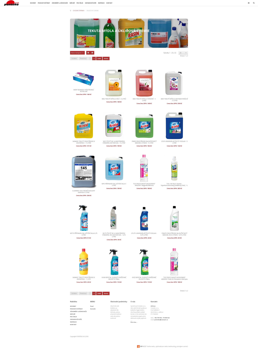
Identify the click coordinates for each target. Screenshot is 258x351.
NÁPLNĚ (72, 3)
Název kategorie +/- (77, 53)
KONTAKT (109, 3)
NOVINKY (33, 3)
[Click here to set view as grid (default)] (88, 53)
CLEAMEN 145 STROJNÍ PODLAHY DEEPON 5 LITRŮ (83, 191)
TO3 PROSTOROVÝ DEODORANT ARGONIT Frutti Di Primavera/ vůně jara (174, 278)
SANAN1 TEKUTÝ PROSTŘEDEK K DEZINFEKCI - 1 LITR (84, 278)
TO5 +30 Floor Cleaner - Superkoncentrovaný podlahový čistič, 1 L (174, 184)
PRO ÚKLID (79, 3)
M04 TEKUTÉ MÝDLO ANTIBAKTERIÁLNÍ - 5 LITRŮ (174, 99)
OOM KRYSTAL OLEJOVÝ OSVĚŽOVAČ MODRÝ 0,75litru (114, 278)
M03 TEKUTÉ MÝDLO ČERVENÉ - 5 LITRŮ (144, 99)
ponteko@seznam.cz (161, 320)
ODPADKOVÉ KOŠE (90, 3)
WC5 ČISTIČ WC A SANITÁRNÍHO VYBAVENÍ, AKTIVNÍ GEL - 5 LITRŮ (114, 142)
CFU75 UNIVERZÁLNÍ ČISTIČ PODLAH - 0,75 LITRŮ (144, 234)
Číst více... (134, 322)
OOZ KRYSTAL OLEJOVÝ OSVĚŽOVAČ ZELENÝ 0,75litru (144, 278)
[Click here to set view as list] (92, 53)
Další (99, 58)
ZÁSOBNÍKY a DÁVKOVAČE (60, 3)
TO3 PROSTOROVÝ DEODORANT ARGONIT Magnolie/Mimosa (144, 184)
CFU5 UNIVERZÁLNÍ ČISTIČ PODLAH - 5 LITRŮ (174, 142)
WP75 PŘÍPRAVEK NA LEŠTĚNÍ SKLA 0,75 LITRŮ (83, 234)
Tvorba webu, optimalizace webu (157, 346)
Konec (106, 58)
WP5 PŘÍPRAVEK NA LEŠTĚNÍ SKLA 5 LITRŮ (114, 184)
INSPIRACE (101, 3)
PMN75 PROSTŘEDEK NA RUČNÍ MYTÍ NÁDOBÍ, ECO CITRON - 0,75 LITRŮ (174, 234)
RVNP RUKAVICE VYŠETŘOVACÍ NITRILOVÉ (83, 90)
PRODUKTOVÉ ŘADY (44, 3)
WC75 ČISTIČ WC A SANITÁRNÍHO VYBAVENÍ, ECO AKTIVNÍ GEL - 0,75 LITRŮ (114, 234)
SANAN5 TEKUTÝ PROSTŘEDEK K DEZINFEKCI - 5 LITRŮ (84, 142)
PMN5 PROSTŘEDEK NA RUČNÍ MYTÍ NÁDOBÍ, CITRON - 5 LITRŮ (144, 142)
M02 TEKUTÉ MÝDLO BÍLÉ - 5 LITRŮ (114, 99)
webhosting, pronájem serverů (178, 346)
